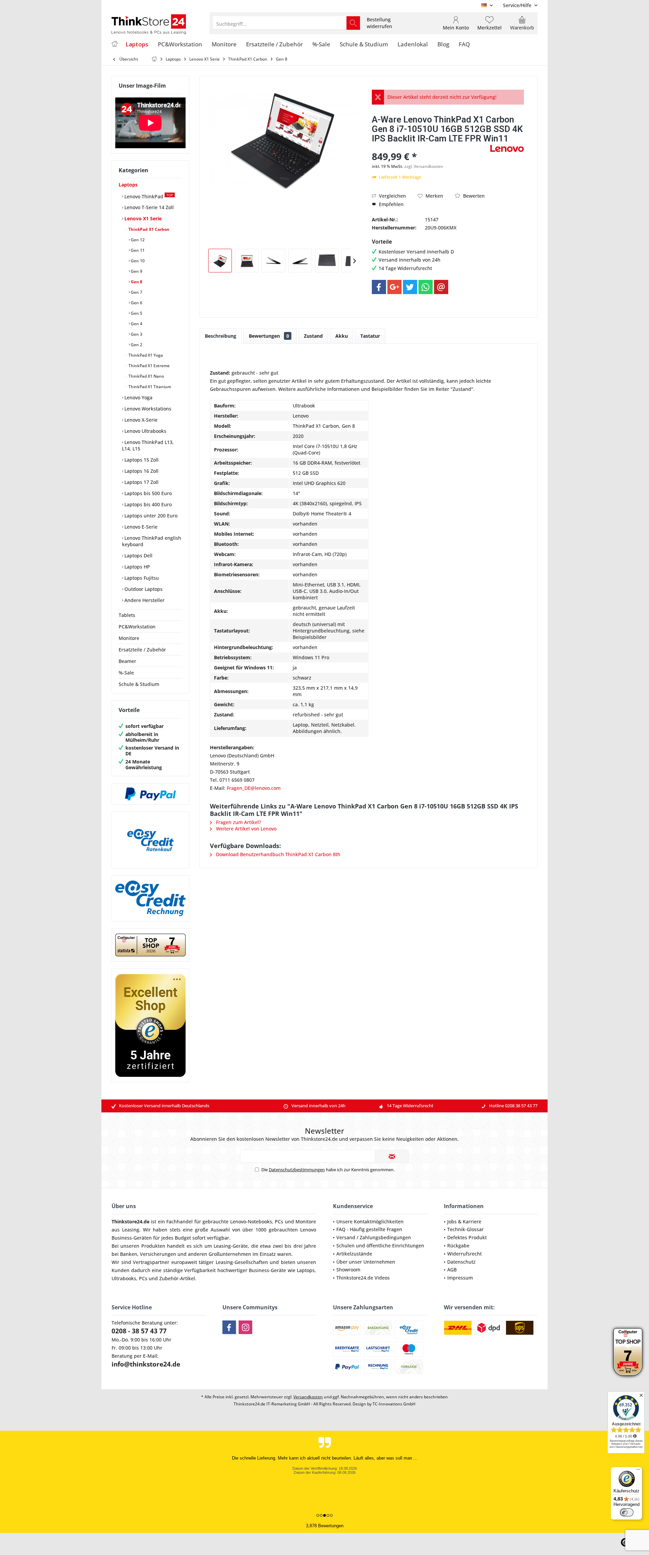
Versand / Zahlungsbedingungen (373, 1237)
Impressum (460, 1277)
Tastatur (370, 336)
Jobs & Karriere (464, 1221)
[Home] (115, 44)
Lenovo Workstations (147, 408)
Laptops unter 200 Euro (150, 515)
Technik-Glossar (465, 1229)
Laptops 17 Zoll (141, 482)
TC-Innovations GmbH (393, 1404)
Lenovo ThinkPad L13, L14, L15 (148, 445)
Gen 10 (137, 261)
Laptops (128, 184)
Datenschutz (461, 1262)
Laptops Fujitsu (141, 578)
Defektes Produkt (467, 1237)
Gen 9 (136, 271)
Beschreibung (220, 336)
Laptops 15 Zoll (141, 460)
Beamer (127, 661)
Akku (341, 336)
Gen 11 (137, 250)
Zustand (313, 336)
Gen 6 (136, 303)
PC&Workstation (137, 626)
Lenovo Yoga (137, 397)
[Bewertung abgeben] (430, 147)
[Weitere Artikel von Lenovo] (507, 148)
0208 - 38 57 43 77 (139, 1331)
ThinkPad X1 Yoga (145, 355)
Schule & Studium (139, 684)
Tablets (127, 615)
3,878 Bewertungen (324, 1525)
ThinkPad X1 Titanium (149, 387)
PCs (279, 1221)
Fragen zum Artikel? (238, 822)
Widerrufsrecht (464, 1253)
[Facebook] (379, 287)
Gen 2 (136, 345)
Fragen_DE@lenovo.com (254, 788)
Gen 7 (136, 292)
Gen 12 (137, 240)
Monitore (129, 638)
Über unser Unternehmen (365, 1262)
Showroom (348, 1269)
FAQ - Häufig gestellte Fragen (369, 1229)
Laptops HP (136, 566)
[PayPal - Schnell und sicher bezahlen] (150, 793)
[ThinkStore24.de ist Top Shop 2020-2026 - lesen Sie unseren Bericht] (628, 1352)
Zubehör (168, 1278)
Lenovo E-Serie (140, 527)
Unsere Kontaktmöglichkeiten (370, 1221)
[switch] (626, 1512)
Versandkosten (308, 1397)
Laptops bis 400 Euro (147, 504)
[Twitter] (410, 287)
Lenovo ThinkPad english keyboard (151, 541)
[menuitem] (517, 5)
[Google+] (394, 287)
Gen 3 (136, 334)
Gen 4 (136, 324)
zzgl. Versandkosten (423, 166)
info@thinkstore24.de (146, 1364)
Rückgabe (458, 1245)
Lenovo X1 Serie (142, 218)
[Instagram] (245, 1327)
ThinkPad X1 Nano (145, 376)
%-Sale (126, 672)
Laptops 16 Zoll (141, 471)
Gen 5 (136, 313)
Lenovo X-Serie (140, 420)
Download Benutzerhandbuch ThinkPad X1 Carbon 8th (277, 854)
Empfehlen (391, 204)
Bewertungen (269, 336)
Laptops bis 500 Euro (147, 493)
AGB (452, 1269)
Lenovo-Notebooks (251, 1221)
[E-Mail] (441, 287)
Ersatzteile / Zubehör (142, 649)
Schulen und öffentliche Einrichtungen (380, 1245)
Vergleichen (392, 196)
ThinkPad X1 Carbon (148, 229)
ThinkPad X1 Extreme (148, 366)
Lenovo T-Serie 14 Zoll (148, 207)
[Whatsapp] (425, 287)
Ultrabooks (124, 1278)
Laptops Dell (137, 555)
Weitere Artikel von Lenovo (246, 828)
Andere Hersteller (144, 600)
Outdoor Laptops (143, 589)
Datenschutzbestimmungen (297, 1170)
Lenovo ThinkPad (148, 196)
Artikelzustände (354, 1253)
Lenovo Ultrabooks (144, 431)
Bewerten (473, 196)
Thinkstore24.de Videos (363, 1277)
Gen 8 (136, 282)
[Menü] (638, 1471)
